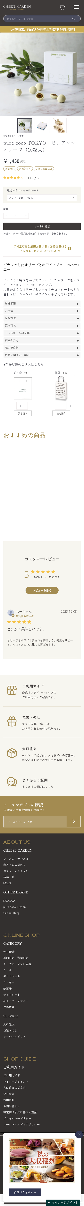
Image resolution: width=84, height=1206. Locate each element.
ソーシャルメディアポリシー (21, 1124)
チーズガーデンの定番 (17, 964)
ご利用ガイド (11, 1075)
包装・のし (10, 1030)
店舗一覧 (8, 877)
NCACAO (9, 900)
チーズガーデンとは (16, 859)
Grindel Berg (11, 913)
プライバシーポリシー (17, 1118)
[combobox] (42, 18)
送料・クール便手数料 (18, 233)
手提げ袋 (8, 1007)
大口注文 (8, 1024)
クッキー (8, 982)
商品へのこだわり (14, 865)
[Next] (78, 125)
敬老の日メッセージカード (22, 190)
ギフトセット (11, 976)
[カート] (62, 7)
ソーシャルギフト (14, 1037)
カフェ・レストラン (16, 871)
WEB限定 (9, 952)
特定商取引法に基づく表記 (20, 1112)
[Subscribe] (74, 821)
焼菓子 (7, 988)
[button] (69, 248)
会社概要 (8, 1094)
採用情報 (8, 1100)
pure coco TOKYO (14, 907)
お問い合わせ (11, 1106)
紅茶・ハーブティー (16, 1001)
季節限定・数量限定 (16, 958)
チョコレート (11, 994)
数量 (6, 209)
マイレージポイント (16, 1082)
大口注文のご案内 (14, 1088)
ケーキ (7, 970)
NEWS (7, 883)
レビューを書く (42, 590)
